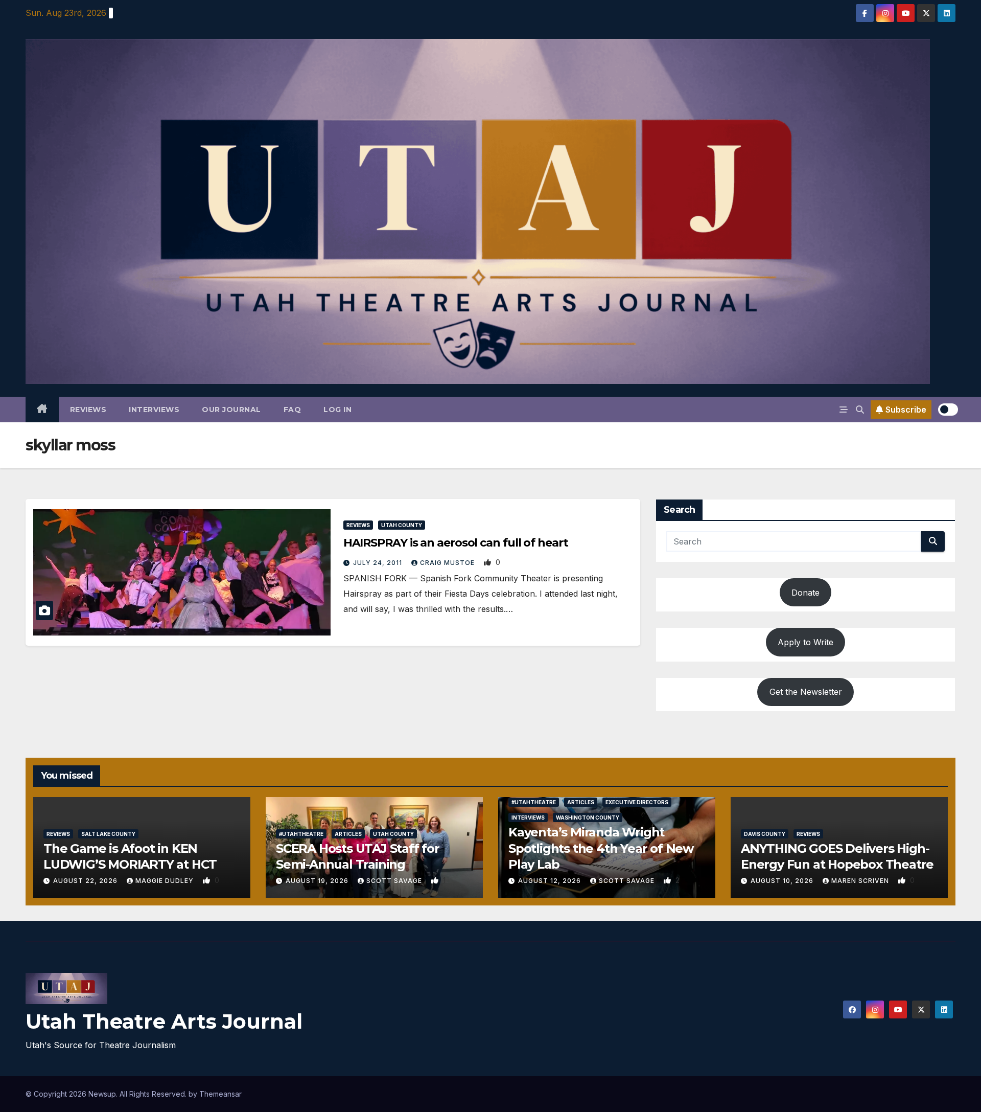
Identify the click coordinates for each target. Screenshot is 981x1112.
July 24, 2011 (378, 562)
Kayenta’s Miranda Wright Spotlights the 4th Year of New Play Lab (600, 848)
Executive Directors (636, 802)
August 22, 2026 (86, 880)
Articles (348, 834)
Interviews (154, 409)
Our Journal (231, 409)
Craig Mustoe (448, 562)
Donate (805, 592)
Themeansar (220, 1094)
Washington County (587, 817)
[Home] (42, 409)
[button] (860, 409)
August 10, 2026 (783, 880)
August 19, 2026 (318, 880)
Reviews (88, 409)
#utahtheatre (301, 834)
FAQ (292, 409)
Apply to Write (805, 642)
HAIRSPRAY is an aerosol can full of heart (455, 543)
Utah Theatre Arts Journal (164, 1021)
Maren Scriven (861, 880)
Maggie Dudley (165, 880)
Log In (337, 409)
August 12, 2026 (550, 880)
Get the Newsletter (805, 692)
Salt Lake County (108, 834)
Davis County (764, 834)
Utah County (401, 525)
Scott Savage (395, 880)
